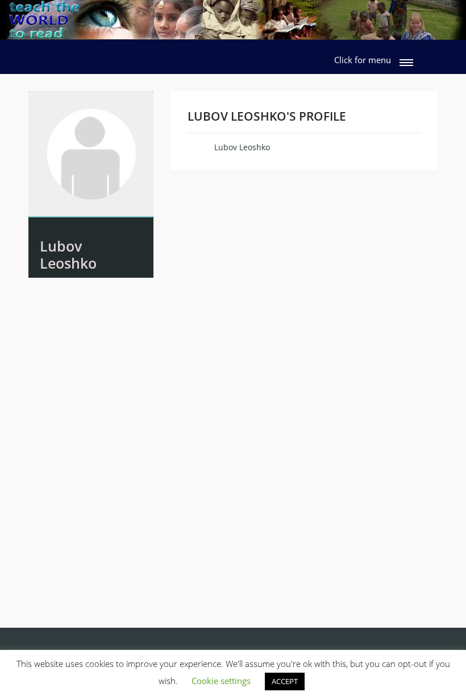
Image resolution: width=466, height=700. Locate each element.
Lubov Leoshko (68, 254)
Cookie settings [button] (221, 680)
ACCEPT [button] (285, 681)
